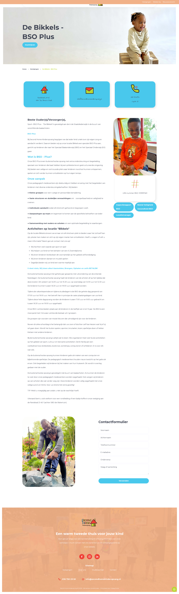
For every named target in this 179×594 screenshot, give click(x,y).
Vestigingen (67, 570)
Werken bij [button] (157, 2)
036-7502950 (135, 97)
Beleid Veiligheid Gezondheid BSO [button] (145, 207)
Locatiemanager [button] (123, 215)
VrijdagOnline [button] (115, 588)
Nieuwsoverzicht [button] (169, 2)
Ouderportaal (98, 570)
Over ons (82, 570)
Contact (113, 570)
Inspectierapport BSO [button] (123, 207)
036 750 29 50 (69, 579)
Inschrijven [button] (30, 45)
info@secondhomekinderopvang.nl (89, 99)
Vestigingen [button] (146, 2)
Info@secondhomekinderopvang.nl (103, 579)
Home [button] (24, 69)
